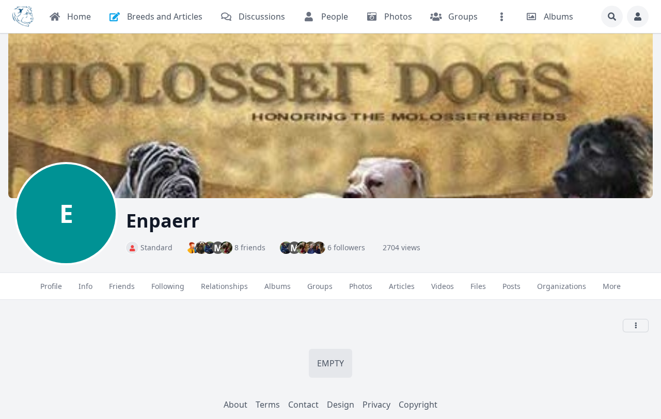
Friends (122, 286)
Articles (402, 286)
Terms (268, 404)
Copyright (418, 404)
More (612, 286)
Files (478, 286)
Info (85, 286)
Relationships (224, 286)
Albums (277, 286)
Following (167, 286)
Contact (303, 404)
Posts (511, 286)
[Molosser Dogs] (23, 16)
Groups (320, 286)
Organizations (561, 286)
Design (340, 404)
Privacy (376, 404)
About (235, 404)
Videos (442, 286)
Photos (360, 286)
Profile (51, 286)
